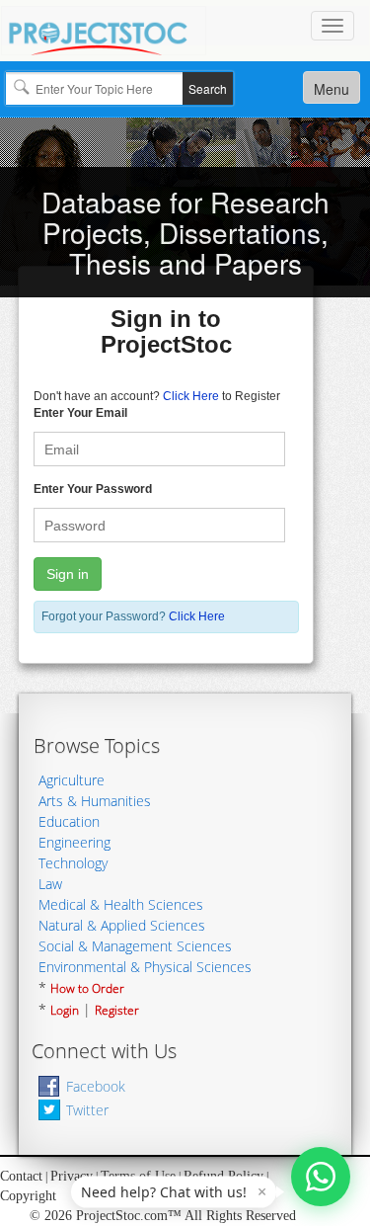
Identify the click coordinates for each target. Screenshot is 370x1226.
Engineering (74, 842)
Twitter (87, 1110)
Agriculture (71, 780)
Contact (21, 1176)
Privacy (71, 1176)
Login (64, 1010)
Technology (73, 863)
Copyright (28, 1195)
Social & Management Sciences (135, 946)
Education (69, 821)
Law (50, 883)
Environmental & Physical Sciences (145, 966)
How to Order (87, 988)
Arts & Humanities (94, 800)
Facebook (95, 1086)
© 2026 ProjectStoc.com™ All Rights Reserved (163, 1215)
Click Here (191, 396)
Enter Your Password (93, 489)
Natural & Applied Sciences (121, 925)
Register (117, 1010)
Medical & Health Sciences (120, 904)
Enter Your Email (80, 413)
